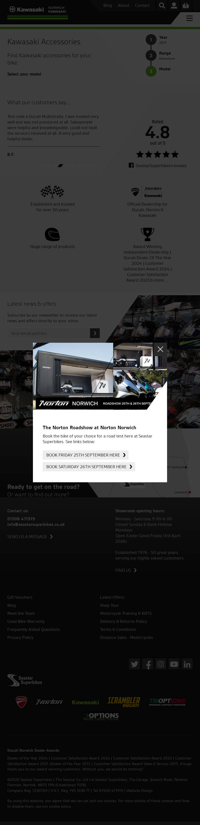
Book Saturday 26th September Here (86, 466)
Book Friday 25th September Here (83, 455)
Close (160, 349)
